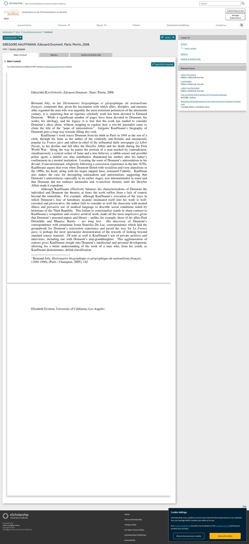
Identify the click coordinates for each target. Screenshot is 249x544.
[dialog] (207, 524)
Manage (235, 16)
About (100, 25)
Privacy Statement (182, 525)
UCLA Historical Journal (32, 32)
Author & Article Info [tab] (91, 55)
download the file (51, 66)
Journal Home (24, 25)
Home (127, 514)
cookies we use (222, 525)
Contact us (221, 25)
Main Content (14, 61)
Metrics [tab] (54, 55)
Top (244, 506)
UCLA (6, 18)
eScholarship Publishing (135, 535)
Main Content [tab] (20, 55)
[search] (243, 3)
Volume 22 (48, 32)
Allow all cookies (225, 536)
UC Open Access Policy (134, 529)
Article (184, 44)
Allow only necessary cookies (188, 536)
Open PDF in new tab (164, 64)
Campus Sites (130, 524)
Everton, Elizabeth (17, 49)
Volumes (62, 25)
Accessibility (130, 540)
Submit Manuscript (235, 11)
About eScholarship (133, 519)
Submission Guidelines (178, 25)
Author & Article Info (191, 59)
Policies (136, 25)
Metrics (184, 54)
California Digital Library (11, 525)
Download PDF (10, 37)
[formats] (20, 38)
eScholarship (8, 32)
